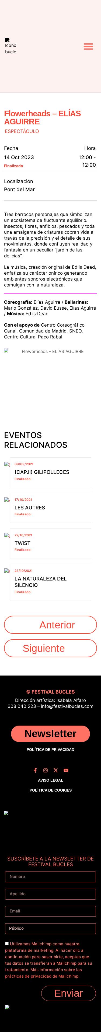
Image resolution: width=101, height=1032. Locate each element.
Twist (22, 543)
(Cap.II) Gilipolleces (42, 472)
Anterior (57, 625)
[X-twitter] (55, 770)
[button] (88, 46)
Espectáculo (22, 131)
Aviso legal (50, 780)
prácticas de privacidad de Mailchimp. (42, 976)
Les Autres (30, 508)
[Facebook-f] (35, 770)
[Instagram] (45, 770)
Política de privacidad (50, 749)
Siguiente (44, 648)
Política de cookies (51, 790)
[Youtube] (66, 770)
